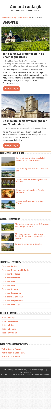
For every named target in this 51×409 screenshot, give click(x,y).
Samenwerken (25, 372)
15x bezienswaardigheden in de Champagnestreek (23, 55)
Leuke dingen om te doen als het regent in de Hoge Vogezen (30, 159)
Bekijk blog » (11, 88)
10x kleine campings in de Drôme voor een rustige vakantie (32, 225)
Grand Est (9, 61)
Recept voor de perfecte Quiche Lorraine (30, 191)
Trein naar (9, 266)
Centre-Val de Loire (27, 61)
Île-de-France (25, 18)
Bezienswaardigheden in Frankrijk (31, 128)
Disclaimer (8, 370)
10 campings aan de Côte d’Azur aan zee (32, 169)
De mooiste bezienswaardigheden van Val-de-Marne (25, 122)
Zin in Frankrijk (25, 6)
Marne (17, 66)
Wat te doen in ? (11, 349)
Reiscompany (45, 375)
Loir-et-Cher (8, 66)
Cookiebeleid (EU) (20, 370)
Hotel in (8, 317)
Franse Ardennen (26, 63)
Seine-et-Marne (27, 66)
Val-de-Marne (41, 66)
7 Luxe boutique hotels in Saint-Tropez (30, 202)
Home (4, 18)
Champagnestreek (10, 63)
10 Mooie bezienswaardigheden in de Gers (31, 180)
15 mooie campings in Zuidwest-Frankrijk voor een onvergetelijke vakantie (30, 236)
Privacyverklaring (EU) (37, 370)
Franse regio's (13, 18)
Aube (16, 61)
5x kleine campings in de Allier (28, 244)
